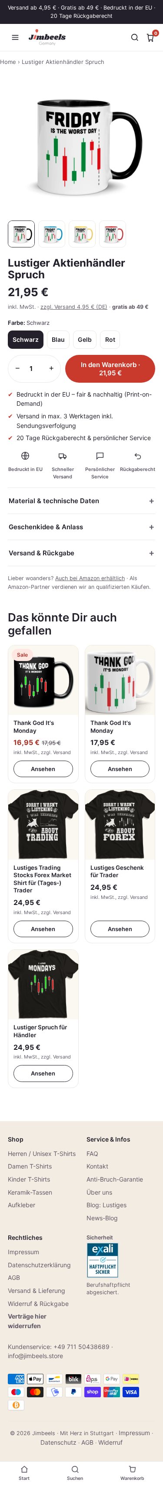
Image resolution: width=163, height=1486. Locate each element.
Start (24, 1478)
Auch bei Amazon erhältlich (90, 578)
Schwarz (26, 339)
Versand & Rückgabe (41, 553)
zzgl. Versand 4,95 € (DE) (73, 307)
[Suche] (135, 37)
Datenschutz (58, 1442)
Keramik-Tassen (30, 1192)
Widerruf (110, 1442)
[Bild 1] (21, 233)
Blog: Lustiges (106, 1205)
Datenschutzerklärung (39, 1265)
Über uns (99, 1192)
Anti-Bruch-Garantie (114, 1179)
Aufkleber (21, 1205)
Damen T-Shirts (30, 1166)
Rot (110, 339)
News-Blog (102, 1218)
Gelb (85, 339)
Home (8, 61)
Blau (58, 339)
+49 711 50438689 (81, 1346)
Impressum (23, 1252)
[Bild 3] (82, 233)
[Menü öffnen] (15, 37)
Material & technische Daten (54, 501)
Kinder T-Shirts (29, 1179)
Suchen (75, 1478)
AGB (14, 1277)
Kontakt (97, 1166)
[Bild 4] (112, 233)
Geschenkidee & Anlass (46, 527)
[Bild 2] (51, 233)
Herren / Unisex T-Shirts (42, 1153)
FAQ (92, 1153)
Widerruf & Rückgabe (38, 1303)
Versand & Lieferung (36, 1290)
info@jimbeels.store (35, 1355)
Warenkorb (132, 1478)
